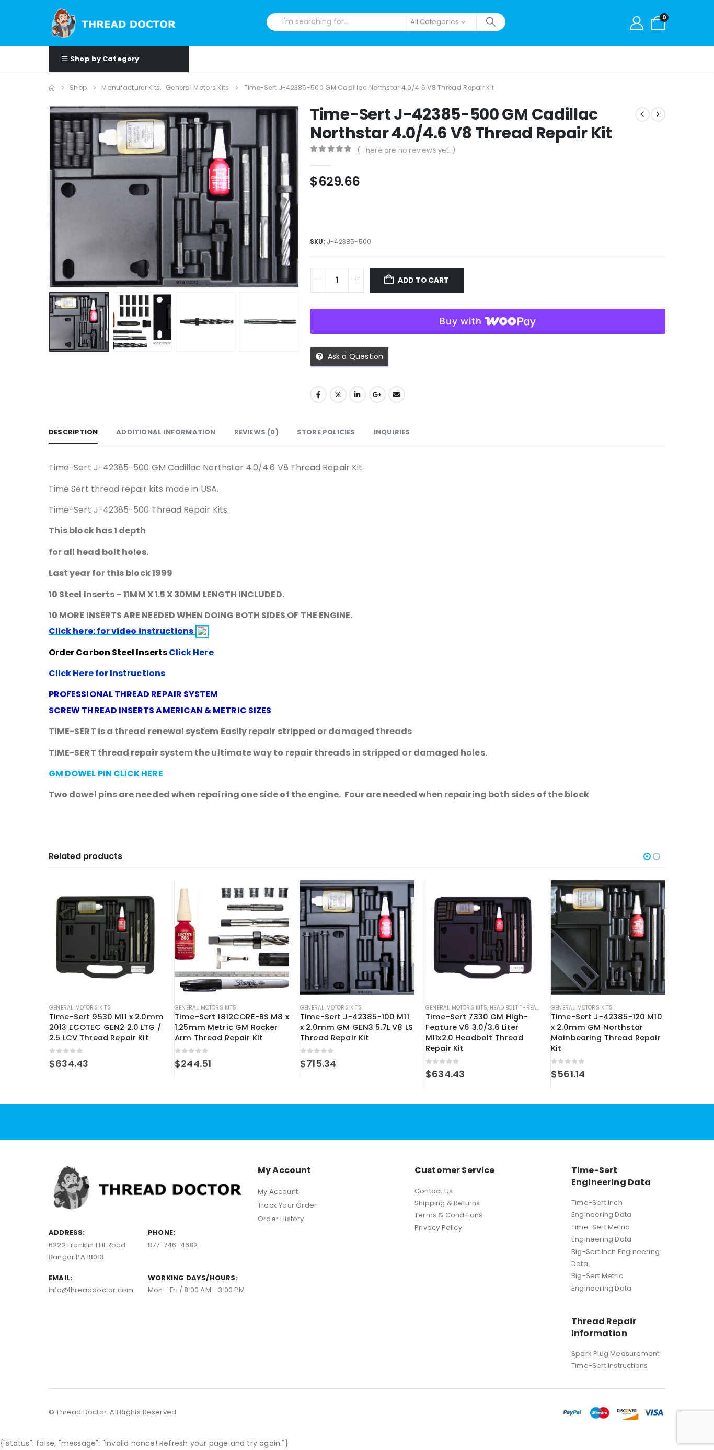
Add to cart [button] (146, 897)
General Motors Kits (80, 1008)
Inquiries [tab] (392, 432)
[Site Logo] (114, 23)
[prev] (642, 114)
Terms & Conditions (448, 1215)
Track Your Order (287, 1205)
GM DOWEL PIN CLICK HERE (106, 774)
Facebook (318, 394)
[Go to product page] (106, 937)
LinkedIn (357, 394)
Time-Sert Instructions (609, 1366)
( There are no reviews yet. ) (406, 150)
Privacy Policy (438, 1228)
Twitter (338, 394)
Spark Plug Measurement (615, 1354)
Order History (281, 1219)
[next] (658, 114)
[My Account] (636, 23)
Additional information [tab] (165, 432)
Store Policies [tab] (326, 432)
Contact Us (433, 1191)
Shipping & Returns (447, 1203)
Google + (377, 394)
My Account (278, 1192)
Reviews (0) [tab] (256, 432)
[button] (51, 196)
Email (396, 394)
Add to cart (423, 280)
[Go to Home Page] (52, 88)
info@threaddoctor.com (91, 1290)
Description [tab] (73, 432)
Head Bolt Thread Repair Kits (532, 1008)
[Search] (491, 22)
